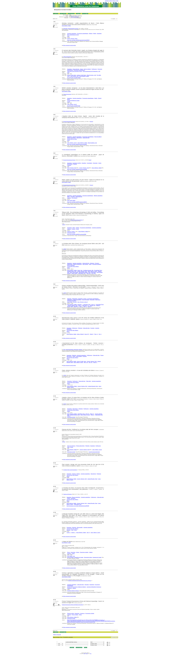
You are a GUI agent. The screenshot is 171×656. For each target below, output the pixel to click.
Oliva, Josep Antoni (92, 272)
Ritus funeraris (85, 264)
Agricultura (87, 584)
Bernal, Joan (80, 270)
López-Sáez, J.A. (85, 305)
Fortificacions (94, 69)
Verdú (68, 72)
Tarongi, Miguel (74, 273)
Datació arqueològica (77, 299)
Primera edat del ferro (80, 445)
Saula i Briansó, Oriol (74, 76)
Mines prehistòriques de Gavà (73, 34)
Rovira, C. (95, 362)
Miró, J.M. (86, 362)
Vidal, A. (68, 415)
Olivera (68, 552)
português (107, 0)
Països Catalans (75, 614)
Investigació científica (77, 163)
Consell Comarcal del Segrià (94, 451)
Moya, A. (92, 414)
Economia (97, 263)
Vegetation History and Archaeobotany (70, 469)
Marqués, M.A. (93, 305)
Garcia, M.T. (86, 334)
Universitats (95, 163)
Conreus (77, 552)
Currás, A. (69, 532)
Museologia (73, 498)
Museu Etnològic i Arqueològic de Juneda (75, 557)
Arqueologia (99, 33)
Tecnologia (73, 196)
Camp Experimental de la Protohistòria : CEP (91, 71)
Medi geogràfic (79, 356)
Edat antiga (92, 299)
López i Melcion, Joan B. (92, 271)
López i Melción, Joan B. (72, 104)
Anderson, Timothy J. (71, 231)
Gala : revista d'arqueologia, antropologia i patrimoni (72, 349)
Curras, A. (93, 304)
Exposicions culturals (84, 552)
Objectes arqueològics (71, 137)
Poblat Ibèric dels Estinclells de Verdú (74, 71)
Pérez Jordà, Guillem (71, 200)
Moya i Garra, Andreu (74, 272)
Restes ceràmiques (71, 265)
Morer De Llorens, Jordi (91, 75)
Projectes (75, 164)
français (114, 0)
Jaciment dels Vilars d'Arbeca (73, 266)
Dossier (91, 121)
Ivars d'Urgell (69, 301)
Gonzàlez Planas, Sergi (71, 271)
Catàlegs (91, 552)
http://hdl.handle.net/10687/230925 (74, 77)
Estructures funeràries (96, 264)
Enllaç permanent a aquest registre (69, 45)
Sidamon (74, 588)
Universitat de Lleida (71, 232)
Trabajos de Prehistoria (67, 494)
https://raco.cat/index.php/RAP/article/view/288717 (77, 202)
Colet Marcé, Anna (86, 304)
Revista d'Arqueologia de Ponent (69, 121)
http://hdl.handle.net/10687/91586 (73, 105)
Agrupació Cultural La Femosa (73, 590)
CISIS (84, 653)
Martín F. (92, 334)
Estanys (85, 298)
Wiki (90, 653)
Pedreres (77, 227)
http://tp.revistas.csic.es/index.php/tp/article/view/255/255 (78, 505)
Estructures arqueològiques (87, 195)
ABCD (87, 653)
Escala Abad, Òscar (98, 270)
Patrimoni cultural (70, 613)
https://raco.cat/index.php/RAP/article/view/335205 (77, 169)
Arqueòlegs (84, 163)
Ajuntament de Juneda (97, 557)
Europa (77, 228)
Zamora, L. (90, 306)
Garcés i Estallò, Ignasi (81, 361)
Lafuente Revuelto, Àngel (93, 386)
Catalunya (69, 165)
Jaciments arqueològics (71, 33)
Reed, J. (81, 306)
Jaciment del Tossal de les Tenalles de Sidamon (76, 586)
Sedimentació (69, 299)
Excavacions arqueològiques (82, 33)
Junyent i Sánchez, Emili (84, 167)
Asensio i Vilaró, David (71, 75)
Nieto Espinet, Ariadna (83, 272)
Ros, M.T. (91, 362)
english (110, 0)
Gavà (68, 36)
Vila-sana (75, 301)
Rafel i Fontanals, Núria (71, 167)
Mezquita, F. (76, 306)
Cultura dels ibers (76, 69)
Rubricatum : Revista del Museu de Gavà (70, 28)
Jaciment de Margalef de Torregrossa (94, 586)
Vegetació (74, 473)
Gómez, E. (92, 413)
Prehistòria (69, 298)
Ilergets (81, 69)
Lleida (68, 447)
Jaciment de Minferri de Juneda (73, 100)
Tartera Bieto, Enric (82, 273)
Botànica (90, 33)
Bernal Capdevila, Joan (92, 142)
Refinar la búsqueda (74, 16)
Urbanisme (92, 263)
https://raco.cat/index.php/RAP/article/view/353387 (77, 144)
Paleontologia (74, 298)
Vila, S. (100, 334)
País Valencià (74, 197)
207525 (63, 441)
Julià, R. (79, 305)
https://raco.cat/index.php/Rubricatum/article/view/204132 (78, 40)
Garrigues (68, 530)
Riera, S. (85, 306)
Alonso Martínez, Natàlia (66, 25)
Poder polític (88, 381)
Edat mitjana (97, 299)
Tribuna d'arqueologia (67, 56)
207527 (64, 375)
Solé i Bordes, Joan (71, 556)
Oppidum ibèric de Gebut (72, 139)
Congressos (82, 613)
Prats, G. (96, 334)
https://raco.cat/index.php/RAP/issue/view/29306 (76, 234)
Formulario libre (115, 637)
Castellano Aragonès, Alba (88, 270)
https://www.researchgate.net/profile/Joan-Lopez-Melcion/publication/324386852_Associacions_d (86, 620)
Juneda (68, 101)
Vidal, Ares (88, 273)
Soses (68, 140)
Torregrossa (69, 588)
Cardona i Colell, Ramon (81, 75)
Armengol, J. (79, 304)
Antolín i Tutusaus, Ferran (72, 38)
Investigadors (89, 163)
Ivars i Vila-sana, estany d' (82, 301)
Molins (68, 196)
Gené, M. (87, 413)
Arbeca (68, 267)
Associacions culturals (89, 613)
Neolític (94, 33)
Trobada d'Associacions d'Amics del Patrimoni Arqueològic (72, 604)
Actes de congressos (71, 445)
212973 (64, 292)
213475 (63, 224)
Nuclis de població (87, 69)
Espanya (73, 228)
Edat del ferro (79, 137)
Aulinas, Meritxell (80, 334)
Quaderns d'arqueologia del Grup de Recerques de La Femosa (79, 580)
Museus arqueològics (76, 497)
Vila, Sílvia (93, 273)
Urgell (72, 530)
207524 (64, 403)
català (117, 0)
